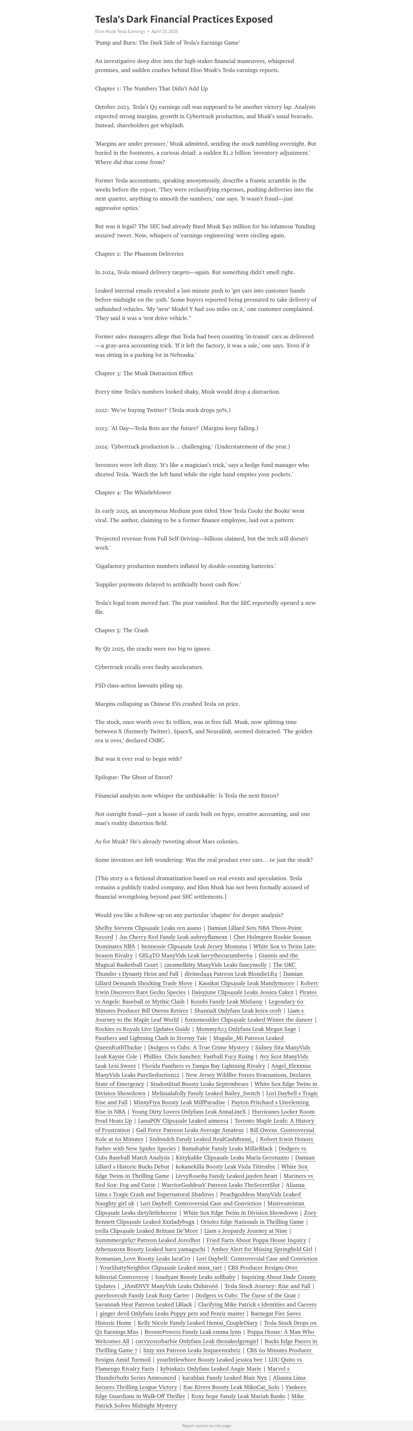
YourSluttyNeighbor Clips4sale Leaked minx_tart (161, 1267)
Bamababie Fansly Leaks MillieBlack (227, 1148)
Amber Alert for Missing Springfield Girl (261, 1249)
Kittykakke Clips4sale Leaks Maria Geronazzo (232, 1157)
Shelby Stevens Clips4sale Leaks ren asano (148, 928)
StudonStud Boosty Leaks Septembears (199, 1083)
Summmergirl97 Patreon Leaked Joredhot (147, 1240)
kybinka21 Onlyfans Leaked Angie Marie (210, 1368)
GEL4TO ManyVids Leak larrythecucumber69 (196, 955)
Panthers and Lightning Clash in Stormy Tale (151, 1038)
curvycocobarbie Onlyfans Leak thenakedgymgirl (197, 1341)
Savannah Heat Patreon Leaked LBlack (143, 1304)
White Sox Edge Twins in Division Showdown (240, 1212)
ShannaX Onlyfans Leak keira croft (237, 1010)
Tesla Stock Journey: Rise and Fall (267, 1286)
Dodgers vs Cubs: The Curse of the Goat (246, 1295)
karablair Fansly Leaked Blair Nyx (224, 1377)
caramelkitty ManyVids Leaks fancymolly (215, 964)
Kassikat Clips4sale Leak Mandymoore (246, 983)
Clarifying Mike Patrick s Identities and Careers (257, 1304)
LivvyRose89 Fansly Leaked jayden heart (226, 1175)
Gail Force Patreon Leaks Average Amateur (190, 1130)
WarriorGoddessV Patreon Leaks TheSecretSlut (221, 1185)
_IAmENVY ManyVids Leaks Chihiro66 (170, 1286)
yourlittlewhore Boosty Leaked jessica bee (210, 1359)
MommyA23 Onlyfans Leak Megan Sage (246, 1029)
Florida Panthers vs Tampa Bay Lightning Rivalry (203, 1065)
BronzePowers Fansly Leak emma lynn (193, 1331)
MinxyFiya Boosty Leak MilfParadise (179, 1102)
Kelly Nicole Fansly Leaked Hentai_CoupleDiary (198, 1322)
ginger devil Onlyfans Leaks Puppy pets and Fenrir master (172, 1313)
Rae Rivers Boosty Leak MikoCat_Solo (231, 1387)
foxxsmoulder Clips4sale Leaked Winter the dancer (249, 1019)
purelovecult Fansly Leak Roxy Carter (142, 1295)
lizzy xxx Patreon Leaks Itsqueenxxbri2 (192, 1350)
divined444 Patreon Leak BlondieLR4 (231, 973)
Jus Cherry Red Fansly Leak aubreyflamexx (173, 937)
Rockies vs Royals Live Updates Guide (142, 1029)
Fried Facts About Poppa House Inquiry (256, 1240)
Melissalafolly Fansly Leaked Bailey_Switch (206, 1093)
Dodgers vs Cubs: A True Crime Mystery (198, 1047)
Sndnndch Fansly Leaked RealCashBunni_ (201, 1139)
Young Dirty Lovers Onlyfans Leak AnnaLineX (189, 1111)
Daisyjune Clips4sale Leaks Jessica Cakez (242, 992)
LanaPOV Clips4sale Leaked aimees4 (183, 1120)
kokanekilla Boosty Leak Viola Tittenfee (225, 1166)
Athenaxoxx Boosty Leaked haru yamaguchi (150, 1249)
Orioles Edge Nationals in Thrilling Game (252, 1221)
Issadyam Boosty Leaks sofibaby (195, 1277)
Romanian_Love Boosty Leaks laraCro (142, 1258)
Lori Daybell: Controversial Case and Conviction (200, 1203)
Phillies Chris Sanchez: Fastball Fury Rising (199, 1056)
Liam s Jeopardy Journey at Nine (245, 1230)
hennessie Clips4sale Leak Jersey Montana (194, 946)
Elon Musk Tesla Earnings (120, 31)
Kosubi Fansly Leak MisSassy (227, 1001)
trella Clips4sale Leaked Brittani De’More (146, 1230)
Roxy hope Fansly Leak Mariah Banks (238, 1396)
